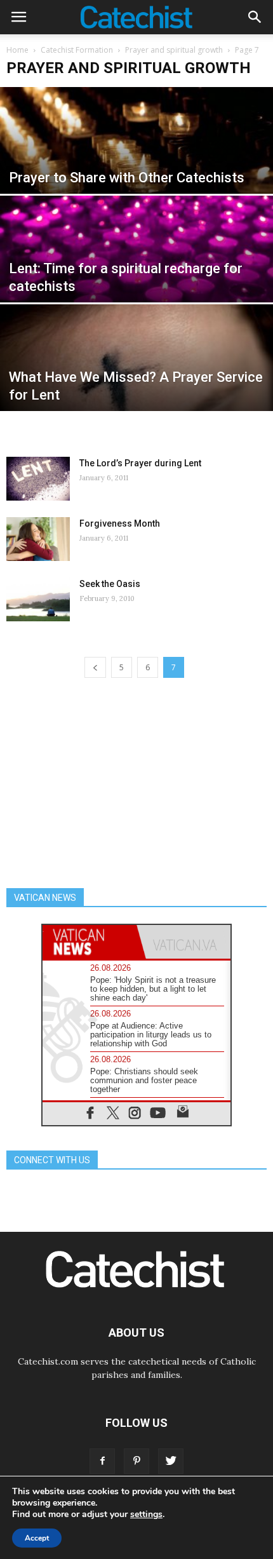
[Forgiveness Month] (38, 539)
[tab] (89, 942)
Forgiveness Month (119, 523)
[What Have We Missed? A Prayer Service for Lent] (136, 388)
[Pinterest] (136, 1461)
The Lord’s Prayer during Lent (140, 463)
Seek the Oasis (109, 584)
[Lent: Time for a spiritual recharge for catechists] (136, 280)
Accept (37, 1538)
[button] (255, 17)
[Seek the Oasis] (38, 599)
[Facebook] (102, 1461)
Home (17, 49)
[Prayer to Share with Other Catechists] (136, 171)
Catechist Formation (77, 49)
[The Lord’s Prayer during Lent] (38, 479)
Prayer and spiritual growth (174, 49)
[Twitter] (170, 1461)
